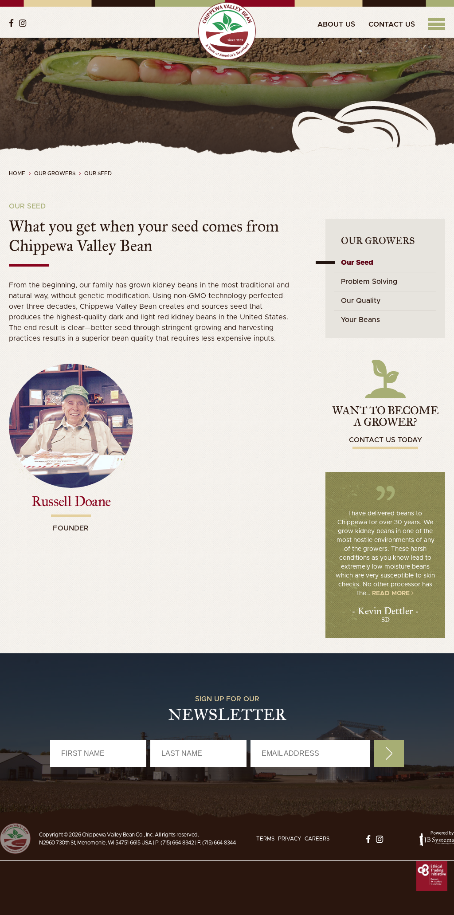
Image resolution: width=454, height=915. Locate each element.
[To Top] (15, 838)
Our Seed (357, 262)
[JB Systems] (436, 838)
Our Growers (378, 241)
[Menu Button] (436, 24)
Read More (391, 593)
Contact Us (391, 24)
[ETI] (431, 876)
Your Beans (360, 319)
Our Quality (361, 300)
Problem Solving (369, 281)
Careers (317, 838)
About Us (336, 24)
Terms (265, 838)
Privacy (289, 838)
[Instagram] (22, 23)
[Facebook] (11, 23)
